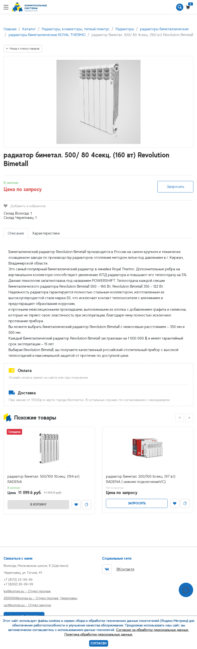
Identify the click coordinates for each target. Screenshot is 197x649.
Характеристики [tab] (46, 233)
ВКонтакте (125, 569)
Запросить (175, 187)
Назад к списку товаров (24, 48)
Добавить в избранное (28, 206)
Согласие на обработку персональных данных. (152, 630)
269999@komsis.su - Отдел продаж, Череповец (40, 598)
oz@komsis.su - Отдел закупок (27, 605)
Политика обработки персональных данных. (98, 634)
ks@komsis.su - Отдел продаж (27, 591)
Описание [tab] (16, 233)
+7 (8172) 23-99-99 (18, 579)
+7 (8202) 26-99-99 (18, 584)
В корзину (38, 504)
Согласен (99, 643)
